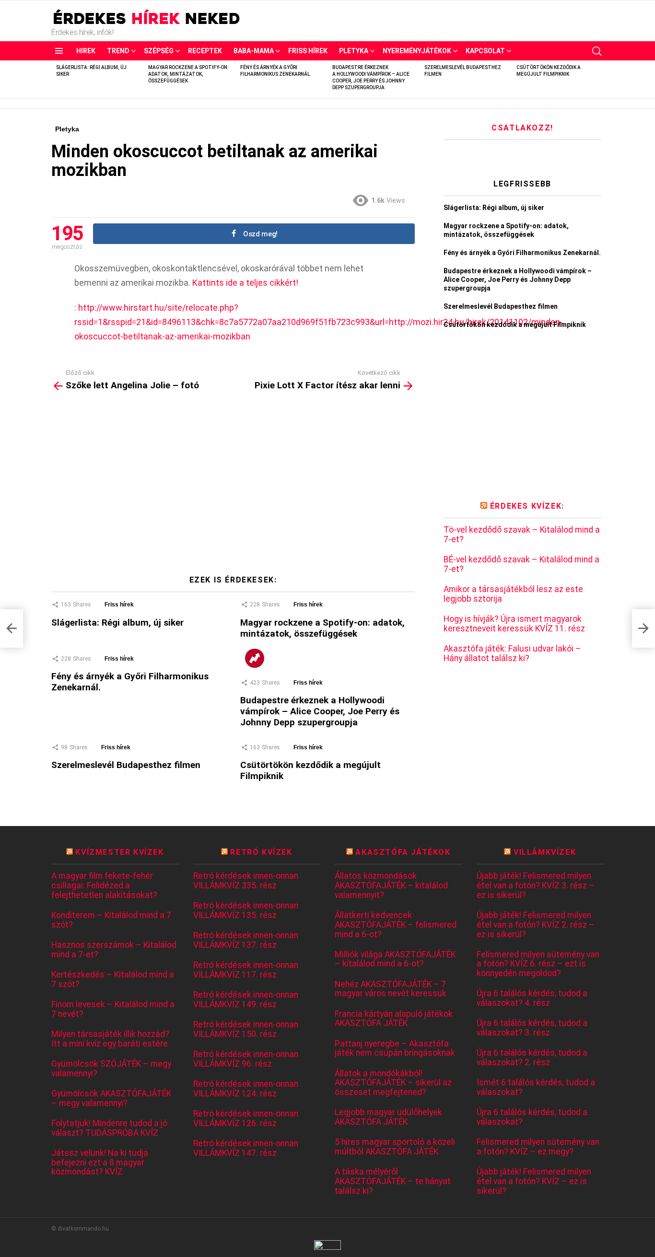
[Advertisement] (233, 486)
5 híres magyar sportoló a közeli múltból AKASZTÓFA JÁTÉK (395, 1147)
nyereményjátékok (417, 51)
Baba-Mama (254, 51)
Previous (56, 79)
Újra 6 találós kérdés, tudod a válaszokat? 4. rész (532, 998)
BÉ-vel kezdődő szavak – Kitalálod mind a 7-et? (521, 564)
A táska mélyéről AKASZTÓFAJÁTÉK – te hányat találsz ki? (393, 1181)
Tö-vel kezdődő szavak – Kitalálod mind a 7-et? (522, 534)
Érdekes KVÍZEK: (527, 506)
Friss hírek (308, 51)
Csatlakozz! (522, 127)
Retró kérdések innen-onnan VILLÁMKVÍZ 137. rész (245, 940)
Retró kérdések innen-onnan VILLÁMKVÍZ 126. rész (245, 1118)
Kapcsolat (485, 51)
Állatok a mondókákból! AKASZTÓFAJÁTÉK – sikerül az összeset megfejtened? (393, 1083)
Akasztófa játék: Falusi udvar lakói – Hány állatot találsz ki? (512, 653)
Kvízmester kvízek (119, 852)
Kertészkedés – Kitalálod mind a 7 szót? (112, 979)
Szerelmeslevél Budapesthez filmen (125, 764)
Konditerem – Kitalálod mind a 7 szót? (111, 920)
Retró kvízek (261, 852)
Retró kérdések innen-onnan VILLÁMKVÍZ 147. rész (245, 1148)
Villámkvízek (545, 852)
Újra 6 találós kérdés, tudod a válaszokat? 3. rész (532, 1028)
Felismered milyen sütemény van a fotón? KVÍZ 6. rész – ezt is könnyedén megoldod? (538, 964)
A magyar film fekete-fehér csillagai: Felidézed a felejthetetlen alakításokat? (104, 885)
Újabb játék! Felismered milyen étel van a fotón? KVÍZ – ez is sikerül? (534, 1181)
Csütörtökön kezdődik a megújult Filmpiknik (515, 324)
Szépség (159, 51)
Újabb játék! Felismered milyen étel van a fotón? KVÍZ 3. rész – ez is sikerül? (536, 885)
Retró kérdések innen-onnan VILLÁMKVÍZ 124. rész (245, 1089)
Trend (118, 51)
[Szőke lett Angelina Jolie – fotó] (11, 628)
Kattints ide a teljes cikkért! (245, 283)
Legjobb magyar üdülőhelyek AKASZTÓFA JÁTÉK (388, 1117)
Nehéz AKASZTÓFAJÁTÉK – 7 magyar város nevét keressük (390, 989)
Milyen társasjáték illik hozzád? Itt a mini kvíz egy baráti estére (110, 1039)
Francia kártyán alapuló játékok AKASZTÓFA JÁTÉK (394, 1019)
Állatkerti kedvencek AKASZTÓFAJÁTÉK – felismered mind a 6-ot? (395, 925)
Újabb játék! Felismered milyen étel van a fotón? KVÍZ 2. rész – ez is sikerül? (536, 925)
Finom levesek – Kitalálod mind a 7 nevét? (113, 1009)
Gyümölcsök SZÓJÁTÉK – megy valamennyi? (111, 1068)
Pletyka (353, 51)
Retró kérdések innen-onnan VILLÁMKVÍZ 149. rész (245, 999)
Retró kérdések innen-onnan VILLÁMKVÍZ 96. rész (245, 1059)
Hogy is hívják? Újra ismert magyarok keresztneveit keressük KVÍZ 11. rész (514, 624)
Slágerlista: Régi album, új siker (117, 622)
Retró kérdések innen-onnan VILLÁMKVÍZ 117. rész (245, 970)
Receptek (205, 51)
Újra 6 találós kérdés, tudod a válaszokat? (532, 1117)
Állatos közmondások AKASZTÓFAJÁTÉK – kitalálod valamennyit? (391, 885)
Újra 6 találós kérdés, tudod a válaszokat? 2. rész (532, 1057)
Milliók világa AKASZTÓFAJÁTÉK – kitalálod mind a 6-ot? (395, 959)
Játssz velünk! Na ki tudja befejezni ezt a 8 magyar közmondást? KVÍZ (99, 1162)
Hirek (85, 51)
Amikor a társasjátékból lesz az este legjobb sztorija (513, 594)
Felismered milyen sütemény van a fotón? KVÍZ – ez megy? (538, 1147)
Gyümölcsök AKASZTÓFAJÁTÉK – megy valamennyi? (111, 1098)
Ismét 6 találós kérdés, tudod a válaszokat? (536, 1087)
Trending (254, 658)
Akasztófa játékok (402, 852)
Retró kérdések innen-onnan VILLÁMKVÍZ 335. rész (245, 881)
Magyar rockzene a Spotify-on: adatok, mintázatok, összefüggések (188, 74)
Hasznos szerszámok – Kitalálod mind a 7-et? (113, 950)
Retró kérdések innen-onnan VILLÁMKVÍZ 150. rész (245, 1029)
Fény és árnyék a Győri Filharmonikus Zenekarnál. (522, 252)
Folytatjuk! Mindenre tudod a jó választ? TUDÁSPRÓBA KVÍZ (109, 1128)
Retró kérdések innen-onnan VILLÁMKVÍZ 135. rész (245, 910)
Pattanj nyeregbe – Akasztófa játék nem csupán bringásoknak (395, 1048)
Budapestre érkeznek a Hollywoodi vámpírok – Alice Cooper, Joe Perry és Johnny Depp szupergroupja (319, 711)
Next (599, 79)
